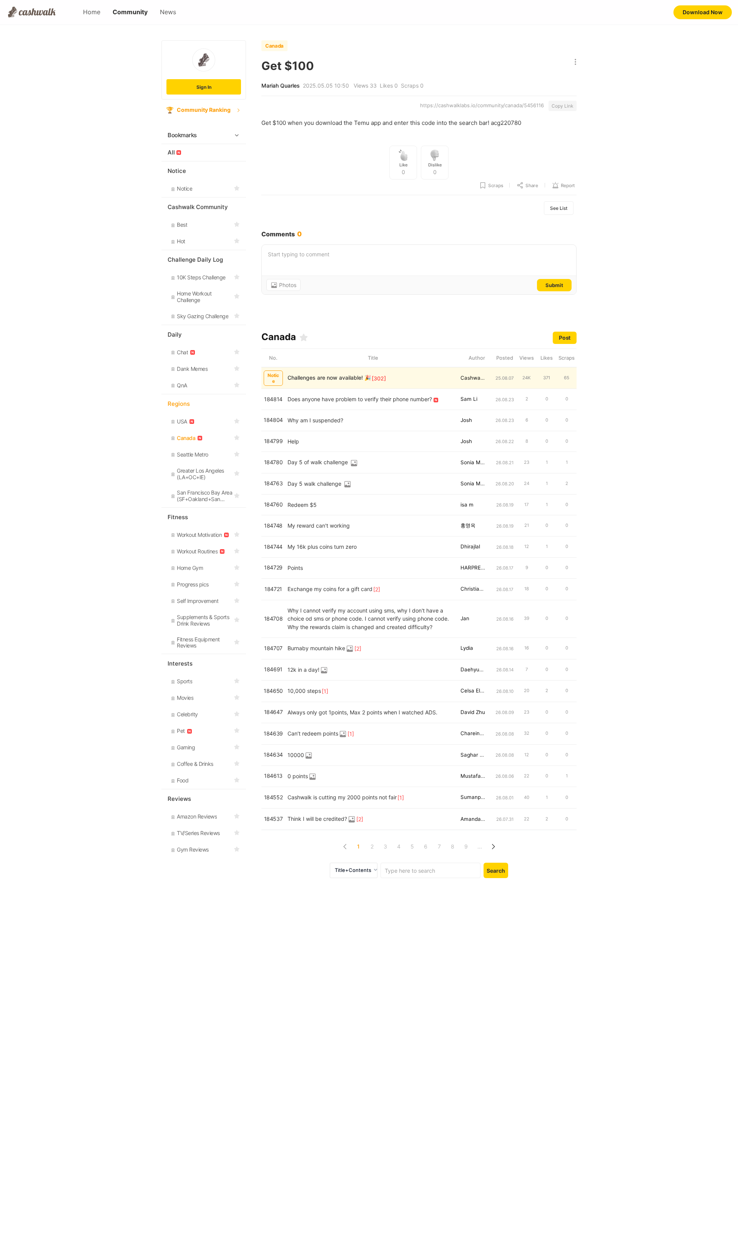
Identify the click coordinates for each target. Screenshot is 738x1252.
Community (130, 12)
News (168, 12)
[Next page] (493, 846)
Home (91, 12)
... (479, 846)
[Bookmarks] (303, 337)
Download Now (703, 12)
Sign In (203, 87)
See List (558, 208)
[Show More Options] (574, 62)
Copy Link (562, 106)
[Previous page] (345, 846)
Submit (554, 285)
